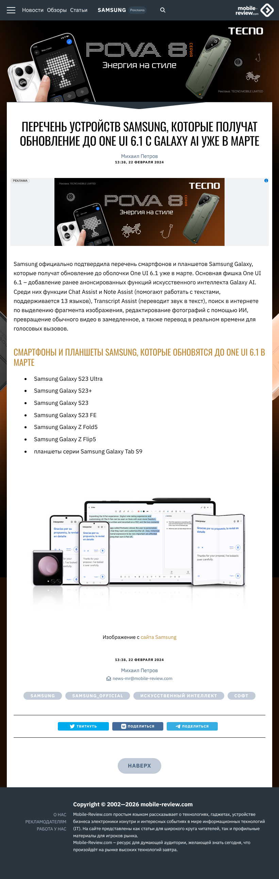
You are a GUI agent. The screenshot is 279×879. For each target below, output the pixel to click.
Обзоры (57, 10)
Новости (33, 10)
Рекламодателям (46, 822)
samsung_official (97, 696)
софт (241, 696)
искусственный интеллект (178, 696)
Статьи (78, 10)
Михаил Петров (139, 156)
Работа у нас (51, 829)
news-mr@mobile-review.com (142, 678)
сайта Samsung (158, 637)
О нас (59, 815)
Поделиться (141, 726)
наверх (139, 766)
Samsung (112, 10)
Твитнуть (87, 726)
